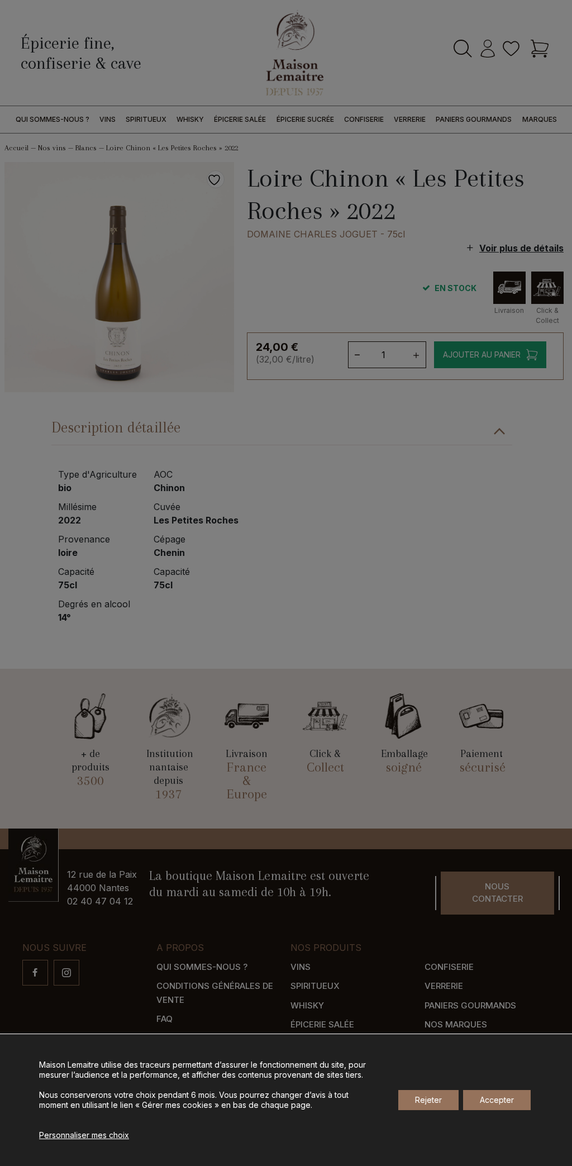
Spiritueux (146, 119)
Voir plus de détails (521, 248)
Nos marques (456, 1024)
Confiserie (364, 119)
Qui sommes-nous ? (52, 119)
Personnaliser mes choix (84, 1135)
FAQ (164, 1018)
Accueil (16, 148)
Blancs (86, 148)
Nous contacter (497, 893)
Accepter (497, 1100)
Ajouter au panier (482, 354)
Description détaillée (115, 427)
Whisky (190, 119)
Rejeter (428, 1100)
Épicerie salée (240, 119)
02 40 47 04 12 (100, 901)
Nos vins (52, 148)
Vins (107, 119)
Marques (539, 119)
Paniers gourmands (474, 119)
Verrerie (410, 119)
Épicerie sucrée (305, 119)
